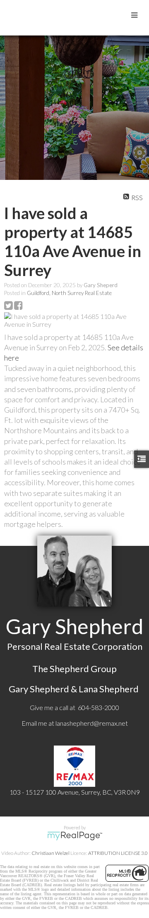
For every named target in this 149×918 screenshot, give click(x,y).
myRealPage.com (75, 836)
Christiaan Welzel (50, 853)
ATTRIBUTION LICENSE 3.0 (118, 853)
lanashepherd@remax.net (91, 723)
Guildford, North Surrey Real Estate (69, 293)
